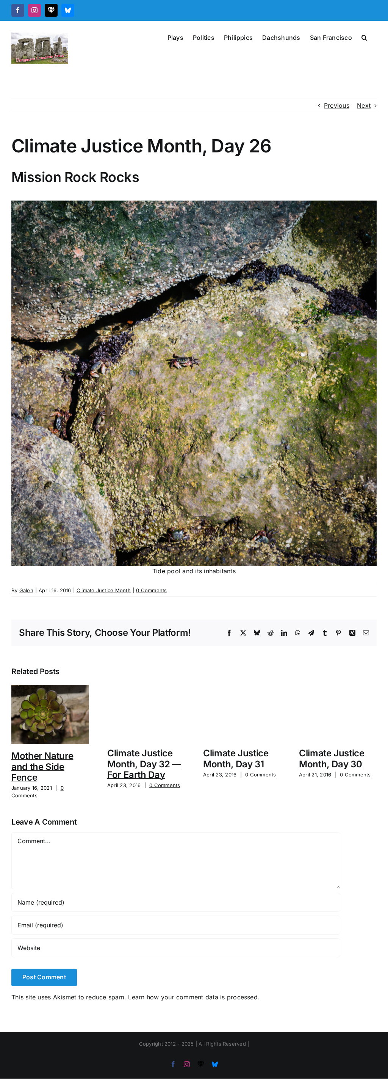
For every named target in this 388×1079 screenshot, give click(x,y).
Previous (336, 105)
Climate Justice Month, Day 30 (332, 759)
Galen (26, 590)
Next (364, 105)
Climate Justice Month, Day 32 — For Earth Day (144, 764)
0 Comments (151, 590)
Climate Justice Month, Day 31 (236, 759)
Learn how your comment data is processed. (194, 997)
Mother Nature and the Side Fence (42, 766)
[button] (364, 37)
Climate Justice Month (104, 590)
